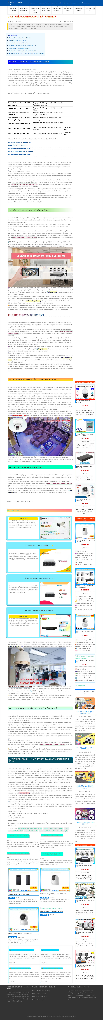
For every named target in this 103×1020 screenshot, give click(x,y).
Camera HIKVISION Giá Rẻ (39, 997)
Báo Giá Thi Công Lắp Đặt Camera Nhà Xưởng (51, 854)
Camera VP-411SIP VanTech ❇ (14, 510)
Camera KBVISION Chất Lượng (41, 991)
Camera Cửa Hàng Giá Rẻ (31, 831)
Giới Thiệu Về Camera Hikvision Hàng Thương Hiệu (85, 787)
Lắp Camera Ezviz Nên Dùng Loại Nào (18, 836)
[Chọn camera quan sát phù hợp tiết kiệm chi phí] (94, 8)
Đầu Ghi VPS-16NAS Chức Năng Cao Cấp (39, 578)
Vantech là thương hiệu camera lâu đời (19, 37)
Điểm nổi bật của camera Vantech (18, 40)
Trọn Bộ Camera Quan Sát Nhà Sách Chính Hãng (85, 966)
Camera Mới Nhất (44, 3)
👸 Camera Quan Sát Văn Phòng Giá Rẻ (52, 968)
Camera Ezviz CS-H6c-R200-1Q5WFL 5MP (20, 933)
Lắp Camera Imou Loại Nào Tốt (52, 835)
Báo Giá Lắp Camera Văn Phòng (18, 853)
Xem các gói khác (80, 685)
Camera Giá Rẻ (71, 1016)
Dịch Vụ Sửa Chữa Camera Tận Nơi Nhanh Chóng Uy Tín (54, 831)
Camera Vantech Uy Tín (39, 1000)
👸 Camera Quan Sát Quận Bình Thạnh (20, 968)
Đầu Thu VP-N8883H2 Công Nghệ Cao (39, 611)
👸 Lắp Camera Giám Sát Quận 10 (50, 950)
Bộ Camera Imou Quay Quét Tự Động (51, 911)
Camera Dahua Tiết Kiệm (39, 994)
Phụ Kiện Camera (72, 3)
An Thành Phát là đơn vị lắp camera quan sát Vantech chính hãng (26, 53)
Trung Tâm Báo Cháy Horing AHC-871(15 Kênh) (85, 434)
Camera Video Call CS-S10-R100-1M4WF (20, 894)
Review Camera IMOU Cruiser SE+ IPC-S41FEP (30, 828)
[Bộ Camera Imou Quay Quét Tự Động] (51, 908)
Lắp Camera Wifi (32, 3)
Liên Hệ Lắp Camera (84, 3)
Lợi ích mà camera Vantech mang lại (18, 43)
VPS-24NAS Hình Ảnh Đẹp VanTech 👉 (39, 546)
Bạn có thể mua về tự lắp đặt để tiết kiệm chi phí (22, 50)
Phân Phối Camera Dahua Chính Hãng (53, 828)
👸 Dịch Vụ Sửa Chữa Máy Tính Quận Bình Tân (22, 950)
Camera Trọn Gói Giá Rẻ (58, 3)
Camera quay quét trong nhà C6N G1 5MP (53, 894)
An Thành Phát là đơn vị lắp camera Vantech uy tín (22, 45)
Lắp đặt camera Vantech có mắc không (19, 48)
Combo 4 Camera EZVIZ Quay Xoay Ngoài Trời (84, 586)
